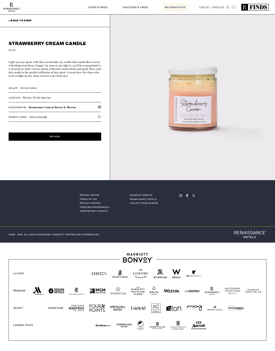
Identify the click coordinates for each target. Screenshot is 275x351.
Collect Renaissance (144, 203)
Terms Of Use (88, 199)
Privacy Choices (90, 203)
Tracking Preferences (94, 207)
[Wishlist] (233, 7)
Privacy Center (90, 195)
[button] (211, 7)
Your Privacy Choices (94, 211)
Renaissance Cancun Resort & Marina (52, 107)
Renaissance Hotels (143, 199)
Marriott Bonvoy (141, 195)
